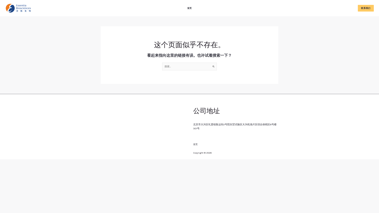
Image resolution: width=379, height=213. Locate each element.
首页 (189, 8)
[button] (366, 8)
